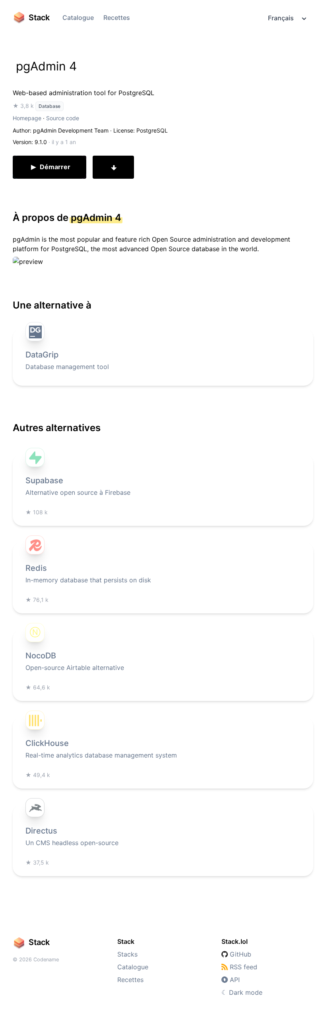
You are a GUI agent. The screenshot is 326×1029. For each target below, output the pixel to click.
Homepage (27, 118)
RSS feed (242, 967)
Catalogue (78, 17)
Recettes (116, 17)
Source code (62, 118)
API (234, 980)
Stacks (127, 954)
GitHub (239, 954)
